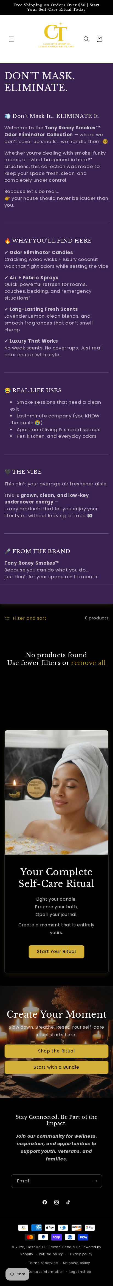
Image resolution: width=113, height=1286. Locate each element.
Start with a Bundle (57, 1067)
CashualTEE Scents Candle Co (53, 1247)
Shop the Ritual (56, 1051)
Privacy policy (81, 1254)
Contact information (45, 1272)
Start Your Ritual (56, 951)
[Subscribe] (95, 1181)
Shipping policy (76, 1263)
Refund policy (51, 1254)
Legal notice (80, 1272)
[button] (11, 39)
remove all (88, 663)
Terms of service (43, 1263)
